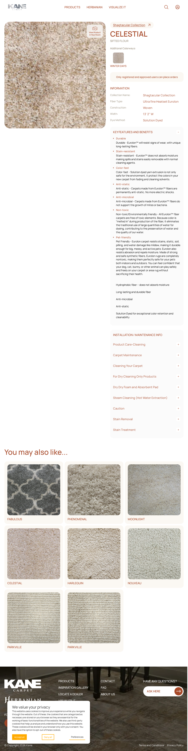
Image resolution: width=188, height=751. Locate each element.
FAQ (103, 688)
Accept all (19, 737)
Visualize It (66, 701)
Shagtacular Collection (129, 25)
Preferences (77, 736)
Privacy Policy (175, 745)
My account (177, 7)
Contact (108, 681)
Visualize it (117, 7)
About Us (108, 694)
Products (72, 7)
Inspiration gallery (73, 688)
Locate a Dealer (70, 694)
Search (166, 7)
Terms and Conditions (151, 745)
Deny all (48, 737)
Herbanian (94, 7)
